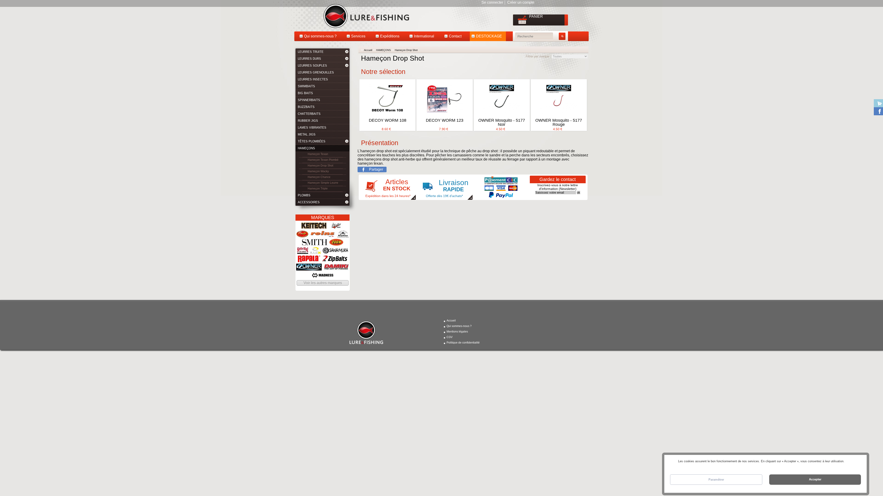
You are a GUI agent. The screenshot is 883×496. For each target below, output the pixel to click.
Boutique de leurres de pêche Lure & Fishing (324, 15)
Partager (376, 169)
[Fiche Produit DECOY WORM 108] (387, 99)
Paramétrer (716, 479)
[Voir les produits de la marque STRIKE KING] (302, 252)
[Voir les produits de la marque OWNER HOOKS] (309, 268)
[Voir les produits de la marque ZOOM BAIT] (336, 243)
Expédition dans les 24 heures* (387, 188)
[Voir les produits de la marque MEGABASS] (343, 235)
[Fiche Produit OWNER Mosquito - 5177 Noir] (501, 99)
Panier (536, 16)
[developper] (347, 52)
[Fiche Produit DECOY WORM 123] (444, 99)
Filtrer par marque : (539, 56)
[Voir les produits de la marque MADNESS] (322, 277)
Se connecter (492, 2)
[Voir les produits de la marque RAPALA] (309, 260)
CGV (450, 337)
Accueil (368, 50)
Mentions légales (457, 331)
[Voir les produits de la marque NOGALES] (336, 227)
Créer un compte (520, 2)
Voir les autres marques (323, 283)
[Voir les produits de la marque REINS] (323, 235)
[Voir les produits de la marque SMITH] (314, 243)
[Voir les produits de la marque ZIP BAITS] (335, 260)
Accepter (815, 479)
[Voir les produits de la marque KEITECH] (314, 227)
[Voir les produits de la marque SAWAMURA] (335, 252)
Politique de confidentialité (463, 342)
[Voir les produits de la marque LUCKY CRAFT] (302, 235)
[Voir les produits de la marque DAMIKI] (336, 268)
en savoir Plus (854, 461)
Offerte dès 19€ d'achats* (447, 188)
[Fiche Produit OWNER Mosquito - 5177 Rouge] (558, 99)
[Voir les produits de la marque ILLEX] (315, 252)
